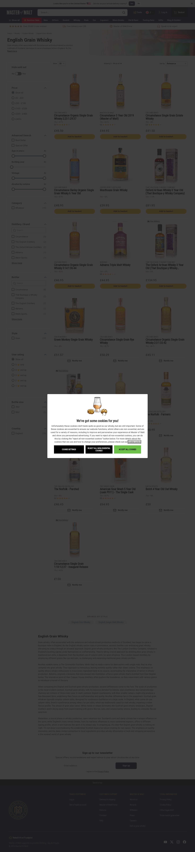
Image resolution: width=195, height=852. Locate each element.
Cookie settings (69, 449)
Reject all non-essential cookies (99, 449)
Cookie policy (134, 442)
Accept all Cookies (127, 449)
